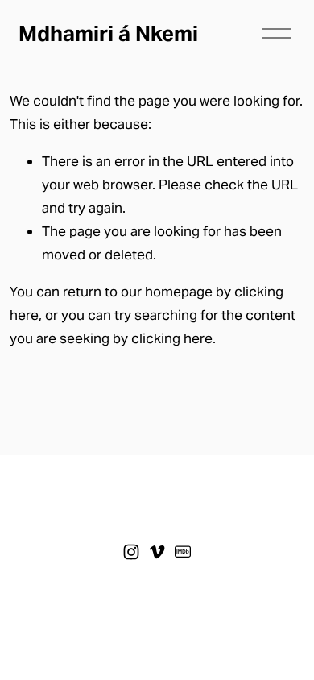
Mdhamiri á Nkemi (108, 33)
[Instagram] (131, 552)
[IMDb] (183, 552)
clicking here (172, 338)
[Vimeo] (157, 552)
